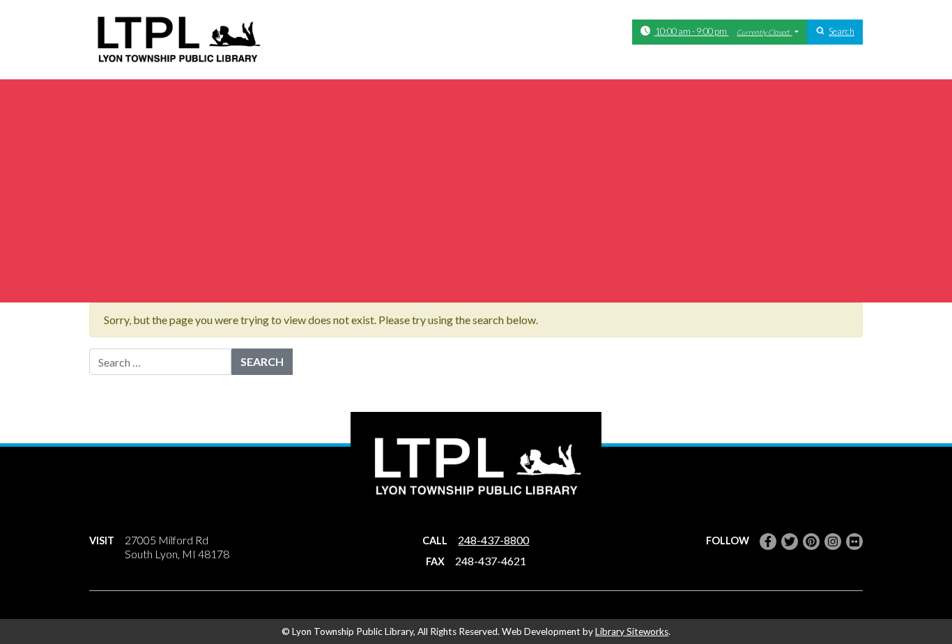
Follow (727, 540)
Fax (435, 561)
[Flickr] (854, 541)
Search (841, 31)
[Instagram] (832, 541)
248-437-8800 (493, 539)
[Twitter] (789, 541)
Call (434, 540)
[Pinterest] (811, 541)
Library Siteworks (631, 631)
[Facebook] (768, 541)
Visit (101, 540)
